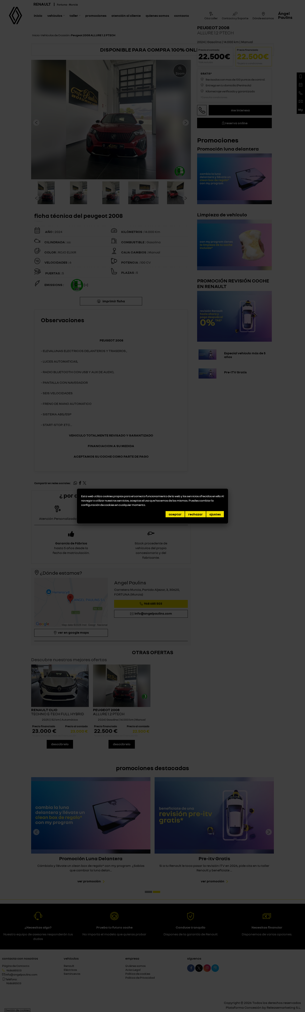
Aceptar (175, 514)
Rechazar (195, 514)
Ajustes (215, 514)
